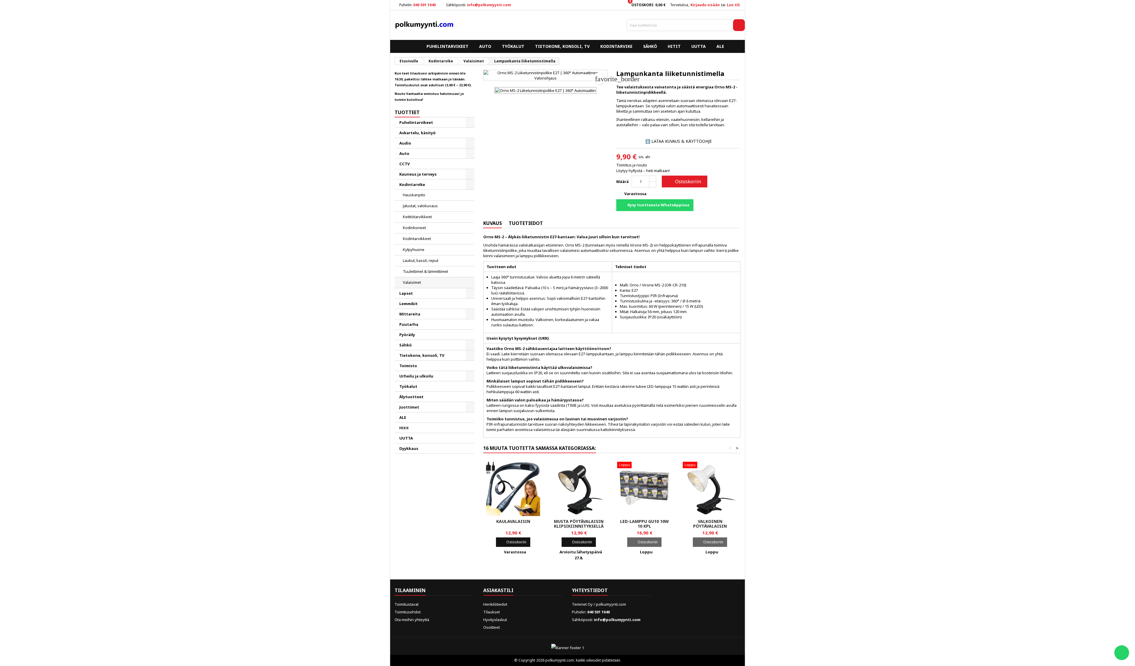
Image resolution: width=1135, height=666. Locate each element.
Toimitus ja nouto (631, 165)
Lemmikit (408, 303)
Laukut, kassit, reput (420, 260)
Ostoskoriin (684, 181)
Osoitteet (491, 627)
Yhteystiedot (590, 590)
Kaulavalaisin (513, 521)
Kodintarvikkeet (417, 238)
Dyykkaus (408, 448)
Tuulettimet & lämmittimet (425, 271)
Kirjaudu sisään (705, 4)
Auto (485, 46)
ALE (720, 46)
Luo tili (733, 4)
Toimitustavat (407, 604)
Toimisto (408, 365)
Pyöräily (407, 334)
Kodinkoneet (414, 227)
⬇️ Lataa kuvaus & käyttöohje (678, 141)
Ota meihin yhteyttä (412, 619)
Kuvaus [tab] (492, 223)
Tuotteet (407, 112)
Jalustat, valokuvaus (420, 205)
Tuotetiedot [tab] (526, 223)
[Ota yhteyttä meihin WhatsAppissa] (1121, 652)
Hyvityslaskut (495, 619)
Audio (405, 143)
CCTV (404, 163)
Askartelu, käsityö (417, 132)
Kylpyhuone (413, 249)
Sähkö (650, 46)
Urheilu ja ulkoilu (416, 376)
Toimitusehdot (408, 612)
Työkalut (513, 46)
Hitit (674, 46)
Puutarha (408, 324)
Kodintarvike (616, 46)
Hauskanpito (414, 194)
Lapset (406, 293)
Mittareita (409, 314)
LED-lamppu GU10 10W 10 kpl (644, 523)
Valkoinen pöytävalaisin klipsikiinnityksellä (710, 526)
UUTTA (698, 46)
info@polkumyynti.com (489, 4)
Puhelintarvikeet (447, 46)
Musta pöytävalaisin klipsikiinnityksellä (579, 523)
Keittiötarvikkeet (417, 216)
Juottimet (409, 407)
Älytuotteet (411, 396)
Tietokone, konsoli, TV (562, 46)
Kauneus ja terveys (418, 174)
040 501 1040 (424, 4)
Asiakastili (498, 590)
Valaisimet (412, 282)
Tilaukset (491, 612)
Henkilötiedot (495, 604)
